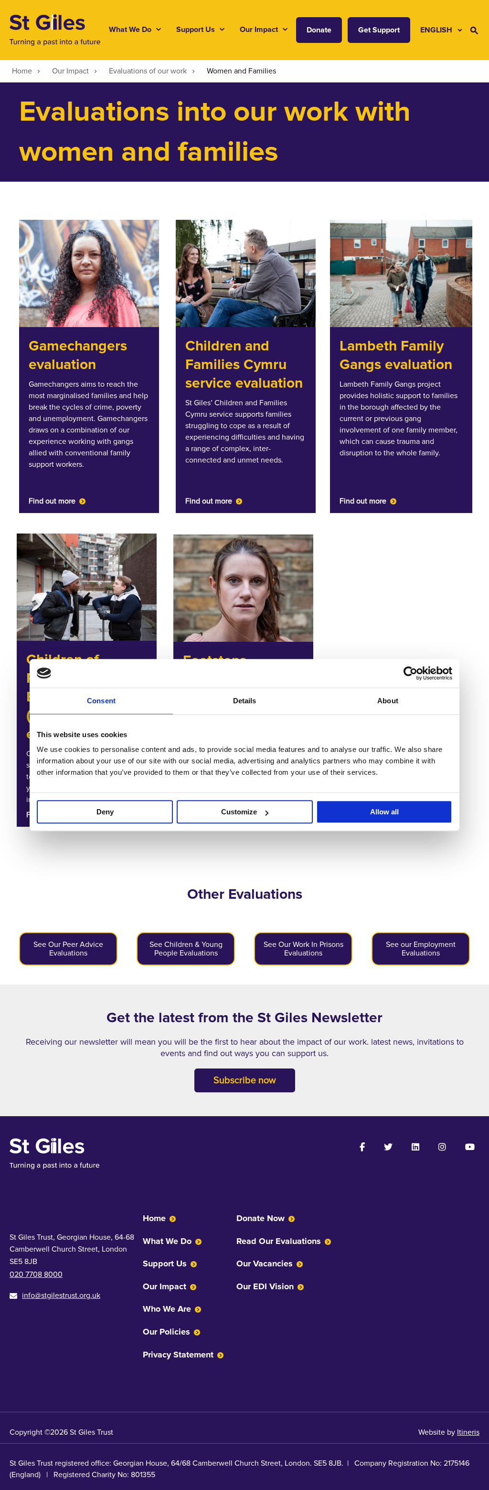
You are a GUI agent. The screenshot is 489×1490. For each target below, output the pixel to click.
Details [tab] (244, 701)
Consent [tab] (101, 701)
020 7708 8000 (36, 1274)
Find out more (52, 501)
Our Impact (164, 1286)
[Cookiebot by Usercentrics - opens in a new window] (410, 673)
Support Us (165, 1263)
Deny (105, 812)
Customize (239, 812)
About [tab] (387, 701)
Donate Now (260, 1218)
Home (154, 1218)
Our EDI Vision (265, 1286)
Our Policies (166, 1331)
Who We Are (167, 1309)
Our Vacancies (264, 1263)
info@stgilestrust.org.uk (61, 1295)
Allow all (384, 812)
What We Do (167, 1241)
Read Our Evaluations (278, 1241)
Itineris (468, 1432)
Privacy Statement (178, 1354)
